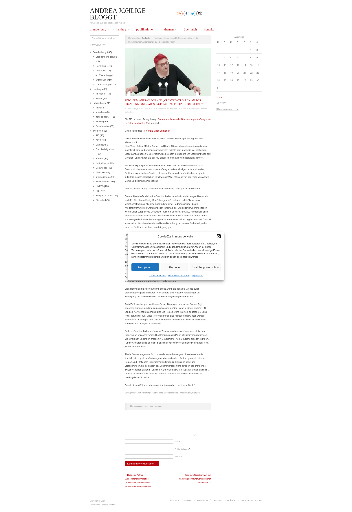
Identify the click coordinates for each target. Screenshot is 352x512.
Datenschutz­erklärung (179, 275)
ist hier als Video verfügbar (156, 130)
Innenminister (185, 392)
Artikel (99, 107)
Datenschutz (102, 144)
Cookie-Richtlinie (157, 275)
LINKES (100, 186)
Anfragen (100, 93)
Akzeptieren (145, 266)
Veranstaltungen (104, 84)
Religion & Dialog (104, 195)
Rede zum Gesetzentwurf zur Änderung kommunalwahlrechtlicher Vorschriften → (195, 478)
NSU (98, 190)
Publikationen (145, 29)
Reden (99, 98)
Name (178, 441)
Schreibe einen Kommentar (168, 108)
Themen (169, 29)
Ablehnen (174, 266)
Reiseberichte (103, 126)
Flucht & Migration (105, 149)
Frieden (99, 158)
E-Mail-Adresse (182, 448)
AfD (97, 135)
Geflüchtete (158, 392)
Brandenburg (98, 29)
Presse (99, 121)
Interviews (101, 112)
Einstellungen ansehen (205, 266)
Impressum (197, 275)
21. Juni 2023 (147, 108)
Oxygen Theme (108, 504)
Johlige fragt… (103, 116)
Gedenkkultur (102, 162)
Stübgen (196, 392)
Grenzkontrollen (171, 392)
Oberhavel (101, 70)
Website (178, 456)
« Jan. (219, 97)
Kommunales (102, 181)
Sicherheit (101, 199)
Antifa (98, 139)
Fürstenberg (105, 75)
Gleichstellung (103, 172)
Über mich (190, 29)
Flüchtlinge (146, 392)
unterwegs (101, 79)
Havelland (101, 65)
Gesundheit (101, 167)
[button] (219, 236)
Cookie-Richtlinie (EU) (251, 500)
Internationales (103, 176)
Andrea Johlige (131, 108)
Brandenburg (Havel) (106, 56)
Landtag (121, 29)
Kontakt (209, 29)
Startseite (146, 37)
